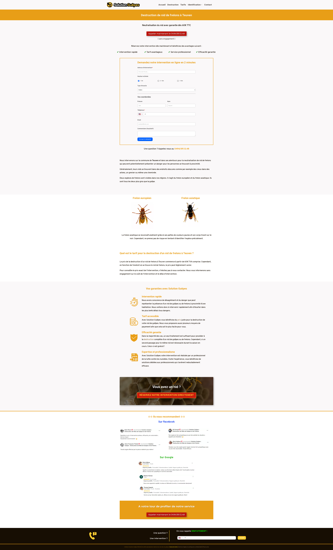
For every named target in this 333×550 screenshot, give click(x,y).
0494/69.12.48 (181, 149)
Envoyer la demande (145, 139)
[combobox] (141, 114)
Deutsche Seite (174, 547)
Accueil (162, 5)
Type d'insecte (142, 86)
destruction (149, 339)
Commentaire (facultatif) (145, 129)
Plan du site (206, 547)
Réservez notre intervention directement (166, 395)
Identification (194, 5)
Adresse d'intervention (145, 68)
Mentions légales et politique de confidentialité (190, 547)
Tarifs (183, 5)
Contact (208, 5)
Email (139, 120)
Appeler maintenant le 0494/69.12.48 (166, 33)
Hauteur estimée (142, 76)
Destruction (173, 5)
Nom (168, 101)
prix (179, 320)
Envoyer (241, 538)
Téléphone (141, 110)
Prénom (139, 101)
